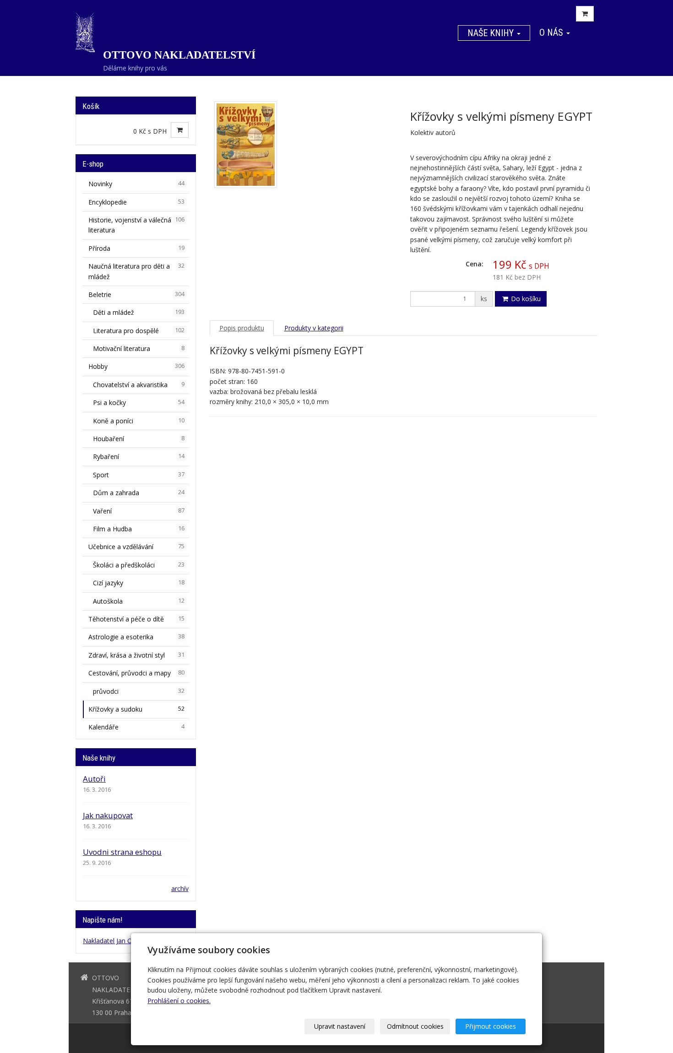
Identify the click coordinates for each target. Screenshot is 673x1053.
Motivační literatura (139, 348)
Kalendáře (136, 727)
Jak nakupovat (108, 815)
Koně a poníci (139, 420)
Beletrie (136, 294)
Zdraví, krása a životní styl (136, 655)
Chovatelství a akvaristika (139, 384)
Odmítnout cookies (415, 1026)
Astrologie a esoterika (136, 636)
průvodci (139, 691)
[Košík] (585, 14)
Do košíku (525, 298)
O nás (552, 32)
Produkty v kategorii (313, 328)
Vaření (139, 511)
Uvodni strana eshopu (122, 852)
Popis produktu (241, 328)
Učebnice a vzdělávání (136, 546)
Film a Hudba (139, 528)
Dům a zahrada (139, 492)
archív (180, 888)
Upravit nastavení (339, 1026)
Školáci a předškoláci (139, 565)
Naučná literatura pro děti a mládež (136, 271)
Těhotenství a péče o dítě (136, 619)
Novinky (136, 183)
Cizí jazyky (139, 582)
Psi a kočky (139, 402)
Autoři (94, 778)
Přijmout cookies (490, 1026)
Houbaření (139, 438)
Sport (139, 474)
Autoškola (139, 601)
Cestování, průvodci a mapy (136, 673)
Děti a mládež (139, 312)
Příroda (136, 248)
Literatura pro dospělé (139, 330)
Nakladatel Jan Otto (112, 940)
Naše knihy (491, 32)
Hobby (136, 366)
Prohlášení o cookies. (179, 1000)
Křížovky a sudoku (136, 709)
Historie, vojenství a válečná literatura (136, 225)
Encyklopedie (136, 202)
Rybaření (139, 456)
